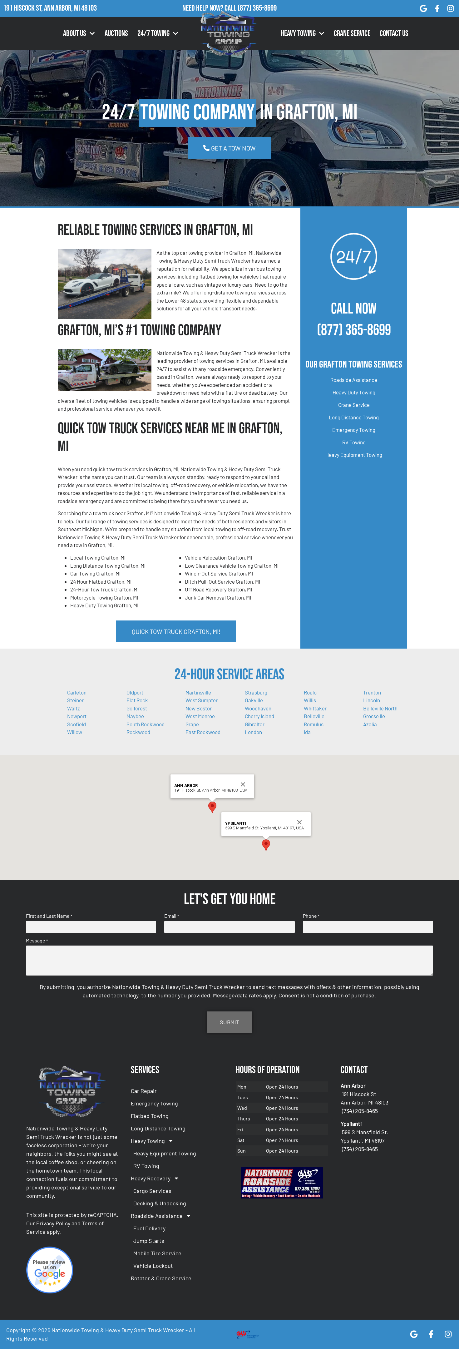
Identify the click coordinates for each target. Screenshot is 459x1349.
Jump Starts (148, 1240)
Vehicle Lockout (153, 1265)
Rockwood (138, 732)
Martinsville (198, 692)
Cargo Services (152, 1190)
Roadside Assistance (353, 380)
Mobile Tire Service (157, 1253)
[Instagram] (450, 8)
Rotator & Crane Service (161, 1278)
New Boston (199, 708)
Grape (192, 724)
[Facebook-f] (437, 8)
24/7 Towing (153, 33)
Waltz (73, 708)
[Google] (423, 8)
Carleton (76, 692)
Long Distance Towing (354, 417)
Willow (74, 732)
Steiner (75, 700)
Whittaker (315, 708)
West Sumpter (201, 700)
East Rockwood (202, 732)
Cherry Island (259, 716)
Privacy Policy (53, 1223)
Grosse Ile (374, 716)
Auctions (116, 33)
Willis (310, 700)
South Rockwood (145, 724)
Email (171, 915)
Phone (311, 915)
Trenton (372, 692)
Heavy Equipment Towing (353, 455)
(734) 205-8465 (360, 1110)
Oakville (254, 700)
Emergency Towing (353, 430)
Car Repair (144, 1090)
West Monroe (200, 716)
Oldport (134, 692)
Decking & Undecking (159, 1203)
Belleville (314, 716)
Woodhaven (258, 708)
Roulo (310, 692)
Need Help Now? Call (210, 8)
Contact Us (394, 33)
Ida (307, 732)
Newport (76, 716)
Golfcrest (136, 708)
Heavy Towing (298, 33)
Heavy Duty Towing (354, 392)
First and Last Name (49, 915)
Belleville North (380, 708)
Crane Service (352, 33)
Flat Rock (137, 700)
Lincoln (371, 700)
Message (37, 940)
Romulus (313, 724)
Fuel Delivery (149, 1228)
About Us (74, 33)
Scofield (76, 724)
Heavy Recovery (150, 1178)
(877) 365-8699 (257, 8)
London (253, 732)
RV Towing (354, 442)
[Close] (242, 784)
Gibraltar (254, 724)
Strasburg (256, 692)
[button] (212, 807)
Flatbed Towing (150, 1115)
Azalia (370, 724)
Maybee (135, 716)
